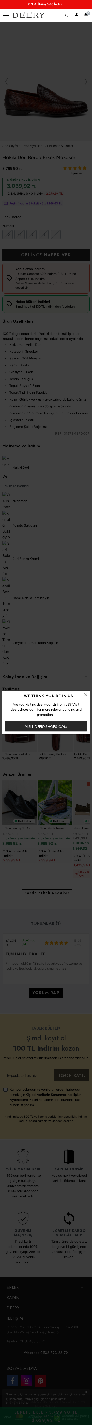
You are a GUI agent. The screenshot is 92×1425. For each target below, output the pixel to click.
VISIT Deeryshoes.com (46, 726)
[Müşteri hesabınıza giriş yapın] (76, 15)
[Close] (86, 695)
